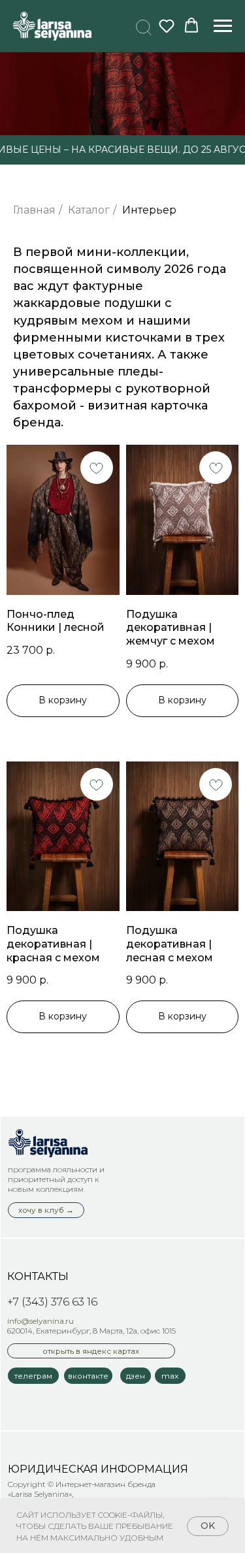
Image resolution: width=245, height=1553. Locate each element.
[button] (142, 25)
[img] (48, 1143)
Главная (34, 210)
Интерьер (149, 210)
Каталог (89, 210)
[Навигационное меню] (223, 26)
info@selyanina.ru (40, 1321)
